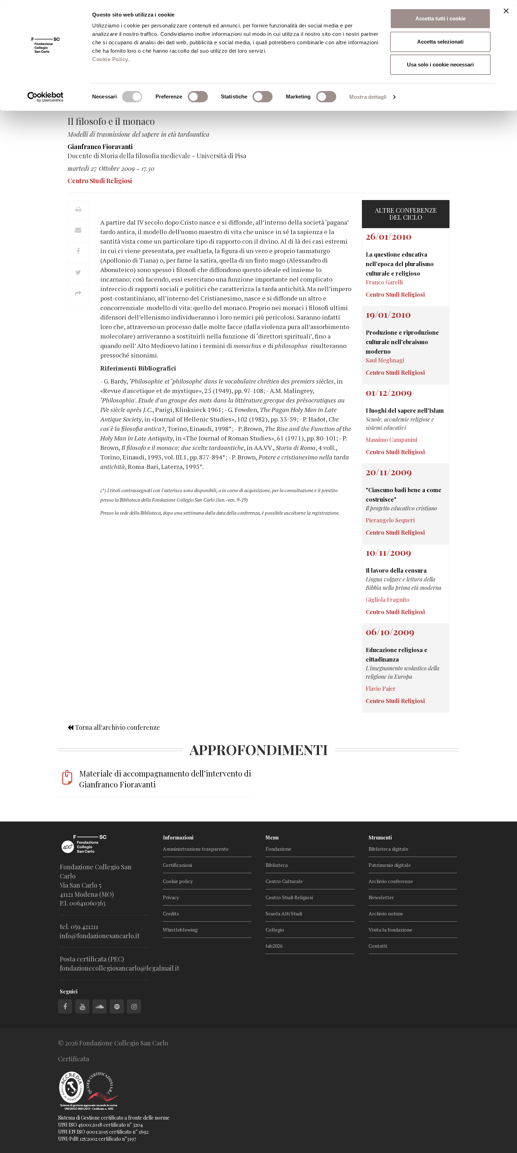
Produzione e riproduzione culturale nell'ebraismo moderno (402, 342)
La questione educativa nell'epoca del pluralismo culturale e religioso (400, 264)
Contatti (378, 945)
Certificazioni (177, 865)
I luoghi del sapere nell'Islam (405, 410)
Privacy (171, 897)
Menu (272, 837)
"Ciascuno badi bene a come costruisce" (403, 494)
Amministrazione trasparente (196, 848)
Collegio (275, 929)
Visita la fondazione (390, 929)
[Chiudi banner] (506, 10)
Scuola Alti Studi (284, 913)
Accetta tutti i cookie (440, 18)
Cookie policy (178, 881)
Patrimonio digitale (390, 865)
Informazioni (178, 837)
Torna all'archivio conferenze (117, 727)
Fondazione (278, 848)
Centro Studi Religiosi (289, 897)
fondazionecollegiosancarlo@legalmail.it (119, 968)
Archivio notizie (386, 913)
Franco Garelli (384, 282)
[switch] (198, 96)
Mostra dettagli (368, 97)
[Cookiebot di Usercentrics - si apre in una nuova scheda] (45, 97)
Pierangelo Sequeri (390, 520)
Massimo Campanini (391, 439)
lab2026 (274, 945)
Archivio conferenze (391, 881)
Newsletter (381, 897)
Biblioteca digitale (388, 848)
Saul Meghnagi (385, 360)
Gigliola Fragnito (387, 599)
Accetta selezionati (440, 42)
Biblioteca (277, 865)
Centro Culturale (284, 881)
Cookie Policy (110, 59)
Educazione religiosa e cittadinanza (396, 654)
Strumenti (380, 837)
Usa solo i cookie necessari (440, 64)
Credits (171, 913)
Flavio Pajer (381, 688)
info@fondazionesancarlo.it (100, 936)
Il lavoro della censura (396, 570)
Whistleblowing (180, 929)
